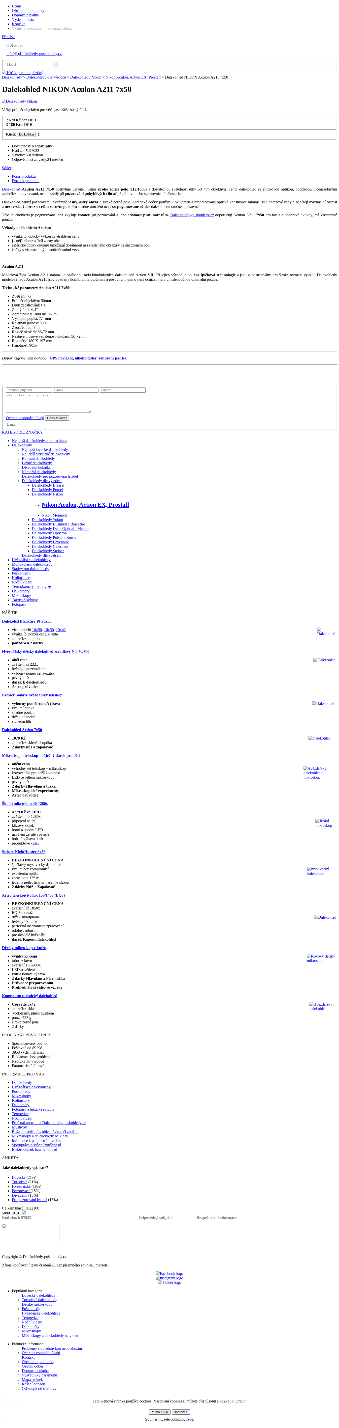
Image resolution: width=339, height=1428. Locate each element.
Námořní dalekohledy (39, 472)
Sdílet (6, 168)
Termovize (20, 1114)
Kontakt (18, 24)
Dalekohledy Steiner (48, 551)
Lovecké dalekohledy (39, 1295)
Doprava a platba (25, 15)
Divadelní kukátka (36, 467)
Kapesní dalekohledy (38, 458)
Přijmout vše (160, 1412)
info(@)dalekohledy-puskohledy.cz (34, 54)
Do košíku (26, 134)
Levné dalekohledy (37, 463)
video (35, 843)
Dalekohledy (12, 77)
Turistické (19, 1182)
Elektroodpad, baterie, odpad (34, 1149)
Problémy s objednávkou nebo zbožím (52, 1348)
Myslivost (19, 1127)
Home (17, 6)
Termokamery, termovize (31, 586)
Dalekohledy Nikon (85, 77)
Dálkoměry (21, 591)
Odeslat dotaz (57, 418)
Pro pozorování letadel (29, 1200)
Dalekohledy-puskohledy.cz (192, 215)
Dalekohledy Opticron (49, 533)
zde (190, 1419)
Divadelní (20, 1195)
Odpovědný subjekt (155, 1217)
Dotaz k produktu (25, 181)
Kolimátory (21, 578)
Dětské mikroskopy (37, 1304)
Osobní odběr (32, 1366)
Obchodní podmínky (28, 10)
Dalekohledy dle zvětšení (41, 555)
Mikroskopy (21, 595)
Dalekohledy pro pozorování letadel (50, 476)
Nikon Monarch (54, 515)
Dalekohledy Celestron (50, 546)
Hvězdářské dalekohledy (31, 560)
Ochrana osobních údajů (25, 418)
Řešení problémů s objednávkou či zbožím (45, 1131)
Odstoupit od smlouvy (39, 1388)
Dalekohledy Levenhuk (50, 542)
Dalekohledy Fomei (47, 490)
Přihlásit (8, 37)
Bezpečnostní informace (217, 1217)
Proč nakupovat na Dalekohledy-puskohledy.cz (49, 1123)
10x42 (61, 630)
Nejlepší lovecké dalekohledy (45, 449)
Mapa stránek (32, 1379)
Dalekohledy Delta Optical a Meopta (60, 528)
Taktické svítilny (25, 600)
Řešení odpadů (33, 1384)
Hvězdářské (21, 1186)
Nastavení (181, 1412)
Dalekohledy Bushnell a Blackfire (58, 524)
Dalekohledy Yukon (47, 520)
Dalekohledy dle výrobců (46, 77)
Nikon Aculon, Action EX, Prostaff (133, 77)
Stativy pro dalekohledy (30, 569)
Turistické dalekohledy (39, 1300)
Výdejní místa (23, 19)
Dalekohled (11, 189)
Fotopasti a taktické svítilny (33, 1109)
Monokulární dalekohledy (32, 564)
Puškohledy (21, 573)
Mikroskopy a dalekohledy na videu (40, 1136)
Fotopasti (19, 604)
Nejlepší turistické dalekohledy (46, 454)
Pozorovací (21, 1191)
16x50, (49, 630)
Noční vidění (22, 582)
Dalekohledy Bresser (48, 485)
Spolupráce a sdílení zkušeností (36, 1145)
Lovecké (19, 1177)
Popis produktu (24, 176)
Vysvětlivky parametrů (39, 1375)
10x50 (37, 630)
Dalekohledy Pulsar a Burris (54, 537)
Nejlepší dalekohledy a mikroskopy (39, 441)
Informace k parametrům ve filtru (38, 1140)
